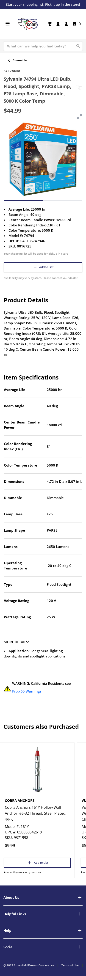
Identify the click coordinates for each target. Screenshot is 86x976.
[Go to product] (37, 769)
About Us (11, 897)
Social (8, 947)
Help (7, 930)
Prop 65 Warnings (26, 691)
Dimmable (19, 60)
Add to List (46, 267)
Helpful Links (14, 914)
